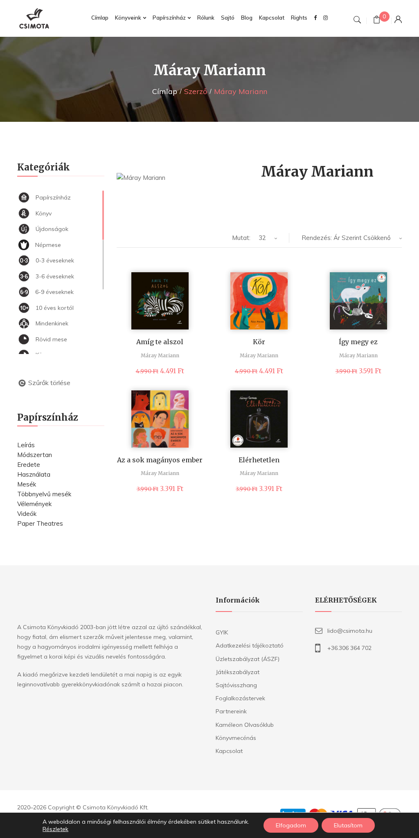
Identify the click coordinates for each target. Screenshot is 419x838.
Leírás (26, 445)
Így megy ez (358, 342)
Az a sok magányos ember (160, 460)
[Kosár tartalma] (377, 21)
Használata (33, 474)
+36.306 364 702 (349, 648)
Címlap (164, 91)
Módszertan (34, 455)
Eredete (28, 464)
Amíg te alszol (159, 342)
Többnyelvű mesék (44, 494)
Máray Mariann (160, 355)
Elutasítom (348, 825)
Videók (26, 514)
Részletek (55, 829)
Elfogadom (291, 825)
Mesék (26, 484)
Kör (259, 342)
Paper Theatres (40, 523)
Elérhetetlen (259, 460)
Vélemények (34, 504)
